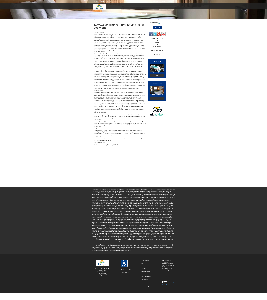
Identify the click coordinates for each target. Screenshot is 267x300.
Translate (161, 24)
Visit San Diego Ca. (166, 270)
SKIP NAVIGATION (170, 1)
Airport (149, 191)
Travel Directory (145, 260)
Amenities (143, 268)
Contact (170, 6)
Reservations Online (146, 271)
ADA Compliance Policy (126, 269)
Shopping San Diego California (129, 230)
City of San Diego (166, 260)
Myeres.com (167, 283)
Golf (116, 213)
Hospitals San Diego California (140, 224)
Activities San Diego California (99, 189)
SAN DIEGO (161, 6)
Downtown (133, 207)
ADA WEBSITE (155, 1)
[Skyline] (99, 4)
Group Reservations (146, 276)
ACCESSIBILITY (162, 1)
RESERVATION (141, 6)
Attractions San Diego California (152, 196)
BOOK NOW (157, 27)
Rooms (143, 266)
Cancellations (144, 279)
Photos (151, 6)
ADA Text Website (125, 272)
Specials (143, 274)
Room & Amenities (128, 6)
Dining (93, 200)
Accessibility (124, 275)
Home (117, 6)
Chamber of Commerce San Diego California (167, 263)
